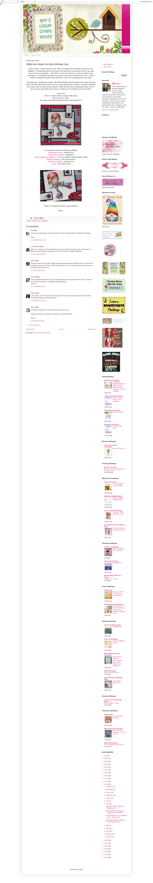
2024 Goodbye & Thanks (111, 703)
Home (26, 55)
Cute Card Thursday (111, 561)
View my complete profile (110, 110)
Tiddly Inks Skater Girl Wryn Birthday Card (115, 807)
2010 (106, 854)
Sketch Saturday (110, 671)
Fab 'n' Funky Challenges (113, 510)
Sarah (33, 260)
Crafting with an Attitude (56, 155)
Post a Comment (34, 325)
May (107, 825)
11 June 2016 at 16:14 (38, 240)
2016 (106, 784)
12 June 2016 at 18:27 (38, 270)
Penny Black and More (112, 410)
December (109, 786)
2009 (106, 857)
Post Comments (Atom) (42, 333)
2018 (106, 778)
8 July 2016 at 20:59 (37, 321)
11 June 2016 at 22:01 (38, 254)
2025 (106, 758)
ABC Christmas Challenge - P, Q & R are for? (119, 732)
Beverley (117, 84)
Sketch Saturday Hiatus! (111, 672)
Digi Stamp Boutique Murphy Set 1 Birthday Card (115, 821)
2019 (106, 775)
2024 (106, 761)
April (107, 828)
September (110, 795)
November (109, 789)
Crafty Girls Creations (55, 161)
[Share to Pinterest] (43, 218)
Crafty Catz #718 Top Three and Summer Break (118, 593)
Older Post (91, 329)
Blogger (80, 869)
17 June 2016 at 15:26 (38, 300)
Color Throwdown (110, 482)
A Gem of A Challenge (111, 380)
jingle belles (108, 714)
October (109, 792)
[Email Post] (30, 218)
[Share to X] (39, 218)
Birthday (34, 221)
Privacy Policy (35, 55)
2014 (106, 843)
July (107, 801)
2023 (106, 764)
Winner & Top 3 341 (119, 448)
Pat (32, 230)
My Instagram (108, 64)
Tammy (33, 277)
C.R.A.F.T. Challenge (111, 547)
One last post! (117, 563)
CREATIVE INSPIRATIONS (113, 496)
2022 (106, 767)
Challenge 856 (117, 626)
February (109, 834)
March (108, 831)
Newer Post (30, 329)
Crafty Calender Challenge (113, 396)
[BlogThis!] (37, 218)
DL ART (54, 164)
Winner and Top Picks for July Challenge (117, 399)
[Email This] (35, 218)
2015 (106, 840)
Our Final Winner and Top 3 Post (114, 744)
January (109, 837)
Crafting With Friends (55, 152)
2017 (106, 781)
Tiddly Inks (47, 96)
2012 (106, 849)
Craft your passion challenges (110, 446)
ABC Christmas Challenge (113, 728)
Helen (33, 307)
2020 (106, 773)
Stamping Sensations (111, 424)
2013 (106, 846)
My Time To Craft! (110, 467)
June (108, 804)
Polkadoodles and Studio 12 (114, 604)
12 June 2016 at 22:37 (38, 286)
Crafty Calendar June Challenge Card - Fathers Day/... (116, 816)
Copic (39, 221)
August (108, 798)
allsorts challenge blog (112, 625)
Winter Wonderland (111, 743)
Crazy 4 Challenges (111, 639)
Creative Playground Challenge (44, 157)
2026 (106, 756)
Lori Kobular (35, 246)
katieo (33, 293)
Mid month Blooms (118, 412)
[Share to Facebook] (41, 218)
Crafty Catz (108, 590)
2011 (106, 852)
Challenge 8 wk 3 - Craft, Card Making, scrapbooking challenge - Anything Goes (119, 609)
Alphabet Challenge (53, 159)
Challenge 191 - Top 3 (110, 579)
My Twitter (107, 67)
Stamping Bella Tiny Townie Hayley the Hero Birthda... (115, 811)
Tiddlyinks (45, 221)
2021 (106, 770)
